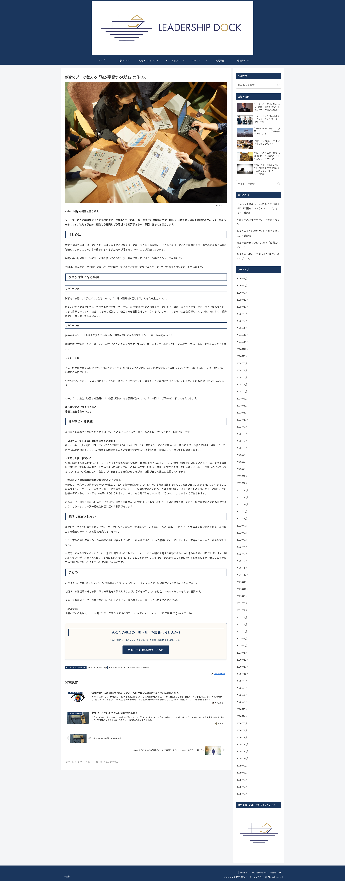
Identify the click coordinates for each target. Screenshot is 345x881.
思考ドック (244, 873)
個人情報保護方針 (259, 873)
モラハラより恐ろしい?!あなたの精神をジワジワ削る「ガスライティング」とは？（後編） (258, 208)
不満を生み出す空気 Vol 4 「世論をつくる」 (258, 222)
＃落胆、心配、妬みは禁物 (139, 667)
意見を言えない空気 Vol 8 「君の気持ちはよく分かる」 (258, 233)
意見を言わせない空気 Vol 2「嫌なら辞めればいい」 (258, 256)
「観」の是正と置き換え (77, 667)
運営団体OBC (276, 873)
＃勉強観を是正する (118, 667)
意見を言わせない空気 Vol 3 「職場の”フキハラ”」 (259, 244)
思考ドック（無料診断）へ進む (146, 650)
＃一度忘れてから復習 (99, 667)
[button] (278, 85)
